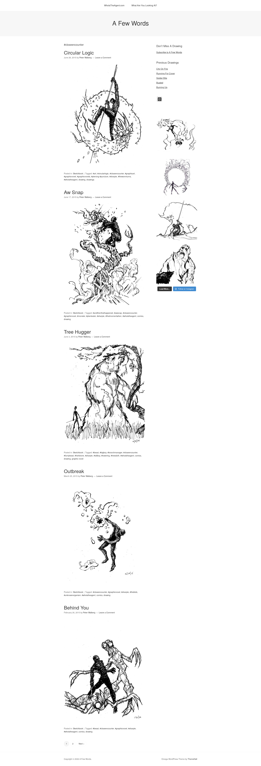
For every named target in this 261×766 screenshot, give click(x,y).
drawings (90, 179)
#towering (105, 455)
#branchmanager (115, 452)
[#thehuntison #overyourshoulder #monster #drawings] (176, 220)
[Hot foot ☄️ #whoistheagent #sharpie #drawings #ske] (176, 133)
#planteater (91, 316)
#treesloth (115, 455)
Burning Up (161, 87)
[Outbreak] (104, 588)
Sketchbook (78, 173)
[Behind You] (104, 725)
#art (94, 173)
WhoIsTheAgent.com (114, 5)
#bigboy (103, 452)
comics (140, 316)
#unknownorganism (72, 595)
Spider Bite (161, 78)
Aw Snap (73, 192)
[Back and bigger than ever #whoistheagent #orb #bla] (176, 177)
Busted (159, 82)
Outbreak (74, 470)
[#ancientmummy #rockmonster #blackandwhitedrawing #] (176, 264)
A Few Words (130, 22)
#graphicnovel (70, 176)
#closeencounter (117, 173)
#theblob (133, 592)
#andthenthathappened (103, 313)
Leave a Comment (103, 57)
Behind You (76, 607)
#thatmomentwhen (113, 316)
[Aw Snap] (104, 309)
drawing (82, 179)
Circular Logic (79, 52)
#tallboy (97, 455)
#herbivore (79, 455)
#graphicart (130, 173)
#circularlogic (103, 173)
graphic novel (77, 458)
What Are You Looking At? (144, 5)
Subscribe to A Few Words (169, 52)
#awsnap (118, 313)
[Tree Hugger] (104, 449)
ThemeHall (192, 759)
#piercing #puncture (99, 176)
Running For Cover (165, 73)
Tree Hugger (77, 331)
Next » (81, 743)
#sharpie (113, 176)
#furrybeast (69, 455)
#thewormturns (124, 176)
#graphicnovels (83, 176)
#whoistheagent (70, 179)
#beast (96, 452)
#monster (81, 316)
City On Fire (162, 68)
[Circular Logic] (104, 170)
